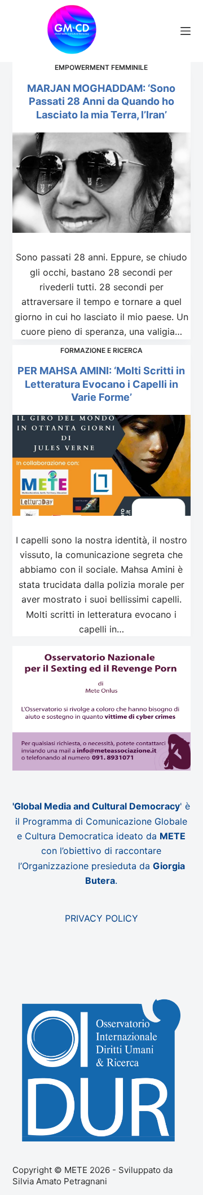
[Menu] (185, 31)
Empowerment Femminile (101, 67)
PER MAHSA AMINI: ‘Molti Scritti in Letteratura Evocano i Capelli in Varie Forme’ (101, 384)
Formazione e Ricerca (101, 350)
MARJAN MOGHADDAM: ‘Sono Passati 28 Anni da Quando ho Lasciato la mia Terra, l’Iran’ (101, 101)
